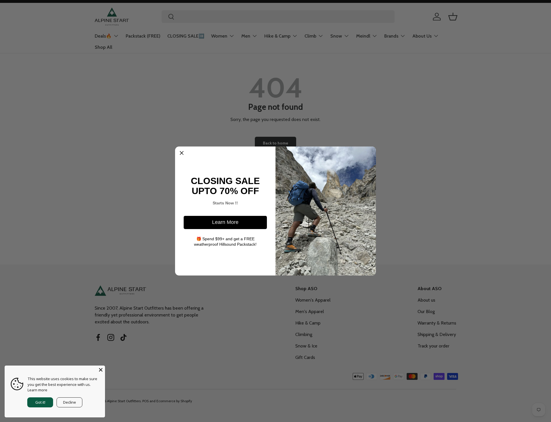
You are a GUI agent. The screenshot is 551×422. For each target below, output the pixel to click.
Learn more (37, 389)
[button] (181, 153)
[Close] (101, 370)
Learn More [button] (225, 222)
